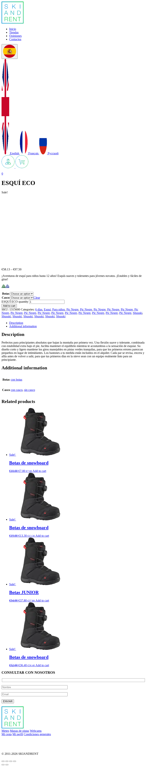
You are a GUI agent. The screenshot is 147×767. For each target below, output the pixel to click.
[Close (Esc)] (3, 761)
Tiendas (14, 32)
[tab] (77, 323)
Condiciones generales (37, 734)
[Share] (6, 761)
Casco (6, 297)
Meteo (5, 730)
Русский (53, 153)
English (14, 153)
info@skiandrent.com (15, 740)
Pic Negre (72, 309)
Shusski (137, 313)
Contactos (15, 39)
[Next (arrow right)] (6, 764)
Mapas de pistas (19, 730)
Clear (36, 297)
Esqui (47, 309)
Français (33, 153)
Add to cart (9, 305)
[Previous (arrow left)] (3, 764)
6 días (38, 309)
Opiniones (15, 35)
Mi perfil (17, 734)
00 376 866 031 (11, 747)
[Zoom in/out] (14, 761)
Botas (5, 293)
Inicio (12, 29)
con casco (17, 390)
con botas (16, 379)
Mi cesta (7, 734)
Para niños (58, 309)
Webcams (36, 730)
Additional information (23, 326)
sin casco (29, 390)
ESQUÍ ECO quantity (15, 301)
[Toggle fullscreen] (10, 761)
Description (16, 322)
